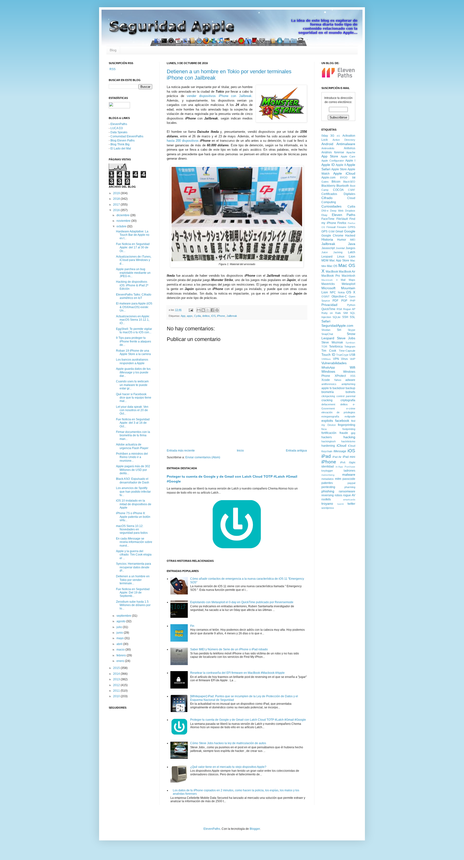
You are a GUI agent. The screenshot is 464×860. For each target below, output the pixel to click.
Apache (350, 152)
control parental (345, 396)
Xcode (325, 380)
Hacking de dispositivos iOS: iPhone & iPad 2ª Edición (132, 285)
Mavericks (328, 284)
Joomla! (340, 248)
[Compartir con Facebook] (212, 310)
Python (351, 305)
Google (349, 231)
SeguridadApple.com (337, 325)
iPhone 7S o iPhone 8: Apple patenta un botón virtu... (133, 517)
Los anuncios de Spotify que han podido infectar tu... (133, 491)
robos (338, 495)
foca (323, 429)
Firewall (330, 227)
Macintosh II (329, 280)
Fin (192, 626)
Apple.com (328, 177)
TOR (324, 346)
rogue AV (349, 495)
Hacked (350, 235)
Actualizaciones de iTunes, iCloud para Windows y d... (133, 260)
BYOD (344, 177)
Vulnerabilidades (334, 363)
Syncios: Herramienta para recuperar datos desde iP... (133, 567)
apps (190, 315)
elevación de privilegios (338, 412)
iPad (326, 456)
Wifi (352, 367)
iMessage (340, 451)
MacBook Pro (330, 275)
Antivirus (349, 148)
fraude (344, 433)
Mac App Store (339, 260)
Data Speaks (118, 132)
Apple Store (339, 169)
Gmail (339, 231)
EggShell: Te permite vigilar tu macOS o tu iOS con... (134, 330)
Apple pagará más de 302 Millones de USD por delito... (133, 470)
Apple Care (348, 156)
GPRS (351, 227)
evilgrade (350, 416)
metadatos (327, 478)
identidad (327, 466)
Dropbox (350, 210)
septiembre (124, 615)
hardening (328, 445)
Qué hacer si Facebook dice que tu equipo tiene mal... (133, 398)
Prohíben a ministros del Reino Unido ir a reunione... (132, 457)
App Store (329, 156)
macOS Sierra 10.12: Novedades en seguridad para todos (132, 529)
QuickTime (328, 309)
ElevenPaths (118, 124)
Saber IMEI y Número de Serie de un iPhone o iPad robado (229, 649)
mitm (338, 479)
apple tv (326, 388)
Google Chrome (332, 235)
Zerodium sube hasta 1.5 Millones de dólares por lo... (133, 605)
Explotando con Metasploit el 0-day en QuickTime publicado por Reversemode (241, 602)
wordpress (327, 507)
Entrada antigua (296, 450)
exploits (327, 421)
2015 (117, 668)
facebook (342, 421)
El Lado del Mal (120, 148)
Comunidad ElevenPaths (126, 136)
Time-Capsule (347, 350)
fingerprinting (346, 425)
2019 (117, 193)
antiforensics (328, 384)
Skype (351, 329)
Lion (352, 256)
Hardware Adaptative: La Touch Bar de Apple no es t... (132, 235)
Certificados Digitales (338, 194)
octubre (121, 226)
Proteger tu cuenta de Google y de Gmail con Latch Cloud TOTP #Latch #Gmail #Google (248, 719)
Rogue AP (349, 309)
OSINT (325, 296)
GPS (324, 231)
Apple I (350, 160)
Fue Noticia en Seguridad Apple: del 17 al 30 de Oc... (133, 247)
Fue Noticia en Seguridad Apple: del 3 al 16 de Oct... (133, 423)
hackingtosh (328, 441)
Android (327, 144)
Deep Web (336, 210)
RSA (339, 309)
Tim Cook (328, 350)
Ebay (324, 215)
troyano (327, 503)
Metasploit (348, 284)
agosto (121, 621)
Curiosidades (331, 206)
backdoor (339, 388)
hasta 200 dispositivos (183, 140)
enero (120, 661)
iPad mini (349, 457)
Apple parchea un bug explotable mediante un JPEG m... (133, 272)
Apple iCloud (344, 173)
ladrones (349, 470)
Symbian (350, 342)
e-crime (350, 408)
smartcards (349, 499)
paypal (351, 483)
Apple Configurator (332, 160)
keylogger (327, 470)
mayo (120, 638)
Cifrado (327, 198)
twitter (351, 503)
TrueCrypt (342, 354)
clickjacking (328, 396)
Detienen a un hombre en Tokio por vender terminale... (133, 580)
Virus (344, 359)
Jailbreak (231, 315)
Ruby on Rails (331, 312)
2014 (117, 673)
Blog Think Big (120, 144)
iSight (352, 462)
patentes (327, 483)
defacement (328, 404)
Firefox (341, 223)
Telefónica (336, 346)
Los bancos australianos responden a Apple (132, 361)
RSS (112, 69)
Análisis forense (332, 152)
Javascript (328, 248)
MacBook (332, 271)
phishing (327, 491)
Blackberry (328, 185)
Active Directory (344, 139)
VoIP (352, 358)
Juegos (350, 248)
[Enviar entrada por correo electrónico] (191, 309)
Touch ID (328, 354)
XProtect (340, 376)
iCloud (341, 445)
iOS (213, 315)
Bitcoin (336, 181)
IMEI (352, 239)
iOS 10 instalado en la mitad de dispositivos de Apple (133, 504)
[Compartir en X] (207, 310)
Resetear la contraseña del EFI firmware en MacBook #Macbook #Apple (237, 673)
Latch (351, 252)
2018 (117, 198)
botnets (350, 392)
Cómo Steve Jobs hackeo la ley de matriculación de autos (228, 743)
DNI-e (324, 210)
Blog (113, 50)
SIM (345, 312)
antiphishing (348, 384)
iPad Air (337, 456)
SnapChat (327, 334)
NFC (333, 292)
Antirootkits (327, 148)
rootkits (326, 499)
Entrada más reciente (181, 450)
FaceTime (327, 219)
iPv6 (342, 462)
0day (324, 135)
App (183, 315)
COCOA (338, 190)
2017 (117, 204)
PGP (344, 300)
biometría (327, 392)
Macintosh (348, 275)
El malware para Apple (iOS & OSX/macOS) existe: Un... (134, 307)
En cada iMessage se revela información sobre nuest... (134, 542)
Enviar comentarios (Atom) (202, 457)
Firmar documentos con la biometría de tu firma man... (133, 435)
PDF (335, 300)
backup (350, 388)
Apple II (341, 165)
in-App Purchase (345, 466)
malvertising (327, 475)
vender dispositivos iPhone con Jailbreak (219, 96)
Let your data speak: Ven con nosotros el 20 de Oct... (132, 410)
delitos (206, 315)
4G (338, 135)
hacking (349, 437)
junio (120, 632)
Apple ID (328, 165)
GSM (331, 231)
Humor (341, 239)
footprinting (348, 429)
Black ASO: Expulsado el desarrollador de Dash (132, 480)
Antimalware (345, 144)
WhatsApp (328, 367)
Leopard (327, 256)
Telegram (349, 346)
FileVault (342, 219)
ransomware (347, 491)
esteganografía (330, 416)
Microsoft (328, 288)
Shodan (325, 329)
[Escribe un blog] (203, 310)
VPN (336, 359)
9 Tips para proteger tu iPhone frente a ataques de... (133, 341)
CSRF (351, 189)
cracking (327, 400)
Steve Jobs (346, 338)
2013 (117, 679)
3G (332, 135)
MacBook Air (347, 271)
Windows (328, 371)
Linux (340, 256)
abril (119, 644)
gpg (353, 432)
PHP (352, 300)
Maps (352, 279)
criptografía (348, 400)
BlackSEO (349, 181)
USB (352, 354)
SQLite (337, 317)
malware (348, 474)
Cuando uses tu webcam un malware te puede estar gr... (132, 385)
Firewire (341, 227)
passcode (348, 479)
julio (119, 627)
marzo (120, 649)
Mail (343, 279)
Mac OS (332, 266)
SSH (345, 317)
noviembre (123, 220)
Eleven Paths (343, 215)
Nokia (341, 292)
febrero (121, 655)
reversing (327, 495)
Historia (327, 239)
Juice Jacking (331, 252)
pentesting (328, 487)
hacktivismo (348, 441)
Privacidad (329, 305)
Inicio (240, 450)
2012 (117, 685)
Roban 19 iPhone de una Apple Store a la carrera (133, 352)
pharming (349, 487)
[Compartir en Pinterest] (217, 310)
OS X (350, 292)
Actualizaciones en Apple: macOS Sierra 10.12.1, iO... (133, 320)
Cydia (197, 315)
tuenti (340, 504)
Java (351, 244)
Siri (339, 330)
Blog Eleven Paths (122, 140)
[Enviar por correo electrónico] (198, 310)
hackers (326, 437)
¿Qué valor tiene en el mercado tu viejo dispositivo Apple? (228, 767)
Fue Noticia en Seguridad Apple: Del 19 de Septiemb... (133, 592)
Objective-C (339, 296)
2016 (117, 210)
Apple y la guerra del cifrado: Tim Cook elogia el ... (134, 554)
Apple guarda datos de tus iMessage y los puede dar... (133, 372)
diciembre (123, 215)
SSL (352, 317)
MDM (324, 260)
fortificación (328, 433)
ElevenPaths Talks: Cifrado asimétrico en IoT (133, 296)
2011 (117, 690)
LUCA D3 (116, 128)
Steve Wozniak (332, 342)
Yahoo (337, 379)
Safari (325, 321)
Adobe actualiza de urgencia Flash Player (132, 446)
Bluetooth (342, 185)
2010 (117, 696)
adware (350, 380)
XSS (352, 375)
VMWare (326, 359)
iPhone (221, 315)
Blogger (255, 828)
